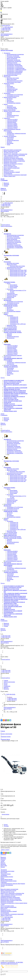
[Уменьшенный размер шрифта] (1, 2)
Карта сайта (4, 865)
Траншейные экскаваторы (14, 64)
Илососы (9, 100)
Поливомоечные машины (13, 103)
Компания (3, 854)
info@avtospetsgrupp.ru (6, 34)
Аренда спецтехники (7, 50)
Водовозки (10, 98)
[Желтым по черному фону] (1, 11)
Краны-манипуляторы (9, 109)
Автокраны (10, 105)
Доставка (6, 826)
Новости (3, 188)
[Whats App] (4, 194)
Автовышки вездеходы (13, 96)
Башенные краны (11, 107)
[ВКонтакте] (1, 720)
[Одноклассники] (4, 720)
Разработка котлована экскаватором (13, 158)
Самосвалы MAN (11, 122)
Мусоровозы (10, 101)
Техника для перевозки (10, 136)
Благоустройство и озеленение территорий (15, 174)
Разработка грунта (8, 170)
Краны (6, 104)
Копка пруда (7, 169)
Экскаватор (7, 53)
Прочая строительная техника (12, 111)
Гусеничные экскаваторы (13, 57)
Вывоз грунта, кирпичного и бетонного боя (15, 154)
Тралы (8, 144)
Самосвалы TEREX (12, 125)
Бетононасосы (10, 116)
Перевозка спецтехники (10, 162)
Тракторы (9, 112)
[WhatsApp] (8, 720)
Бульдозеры (10, 86)
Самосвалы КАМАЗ (12, 119)
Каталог (3, 867)
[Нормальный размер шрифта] (2, 4)
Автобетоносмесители (13, 115)
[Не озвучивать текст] (1, 22)
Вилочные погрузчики (13, 78)
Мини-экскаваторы (12, 58)
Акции (2, 179)
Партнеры (6, 184)
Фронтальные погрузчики (14, 82)
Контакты (4, 190)
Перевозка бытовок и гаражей (12, 172)
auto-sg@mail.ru (5, 35)
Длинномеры (10, 137)
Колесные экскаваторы (13, 55)
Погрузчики (7, 76)
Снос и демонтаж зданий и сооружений (14, 155)
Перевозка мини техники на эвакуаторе (14, 161)
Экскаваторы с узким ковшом (15, 71)
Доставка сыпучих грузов (10, 152)
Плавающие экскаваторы (13, 60)
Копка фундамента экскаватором (12, 149)
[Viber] (6, 720)
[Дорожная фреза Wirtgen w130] (14, 765)
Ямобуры (9, 114)
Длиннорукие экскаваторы (14, 61)
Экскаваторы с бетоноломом (14, 65)
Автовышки (7, 93)
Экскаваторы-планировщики (14, 72)
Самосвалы (7, 118)
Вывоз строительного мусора (11, 151)
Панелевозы (10, 143)
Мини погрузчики (12, 79)
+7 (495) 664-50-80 (8, 27)
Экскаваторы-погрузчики (10, 75)
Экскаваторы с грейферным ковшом (16, 69)
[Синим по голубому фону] (1, 12)
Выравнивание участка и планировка (14, 159)
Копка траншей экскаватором (11, 168)
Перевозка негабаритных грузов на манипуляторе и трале (13, 164)
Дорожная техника (9, 83)
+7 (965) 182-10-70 (5, 29)
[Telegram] (4, 192)
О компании (4, 180)
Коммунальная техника (10, 97)
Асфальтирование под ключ (11, 156)
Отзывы (6, 185)
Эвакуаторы (10, 139)
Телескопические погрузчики (14, 80)
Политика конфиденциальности (9, 963)
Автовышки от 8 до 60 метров (15, 94)
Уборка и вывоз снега (9, 176)
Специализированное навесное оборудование (13, 883)
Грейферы (9, 132)
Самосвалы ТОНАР (12, 128)
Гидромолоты (10, 134)
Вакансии (6, 183)
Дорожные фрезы (11, 90)
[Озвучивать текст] (2, 20)
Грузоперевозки (8, 173)
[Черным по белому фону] (1, 9)
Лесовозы (9, 141)
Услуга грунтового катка (10, 166)
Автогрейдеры (11, 87)
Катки (8, 85)
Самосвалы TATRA (12, 123)
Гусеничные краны (12, 108)
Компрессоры (10, 91)
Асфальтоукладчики (12, 89)
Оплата (6, 824)
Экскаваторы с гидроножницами (15, 68)
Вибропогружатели (12, 62)
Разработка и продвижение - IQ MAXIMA (12, 962)
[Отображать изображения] (1, 15)
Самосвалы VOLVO (12, 126)
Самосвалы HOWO (12, 121)
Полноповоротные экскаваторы (15, 54)
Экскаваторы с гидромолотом (15, 66)
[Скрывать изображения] (1, 17)
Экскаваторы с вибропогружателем (16, 133)
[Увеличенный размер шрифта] (2, 6)
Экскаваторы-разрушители (14, 73)
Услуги (3, 147)
